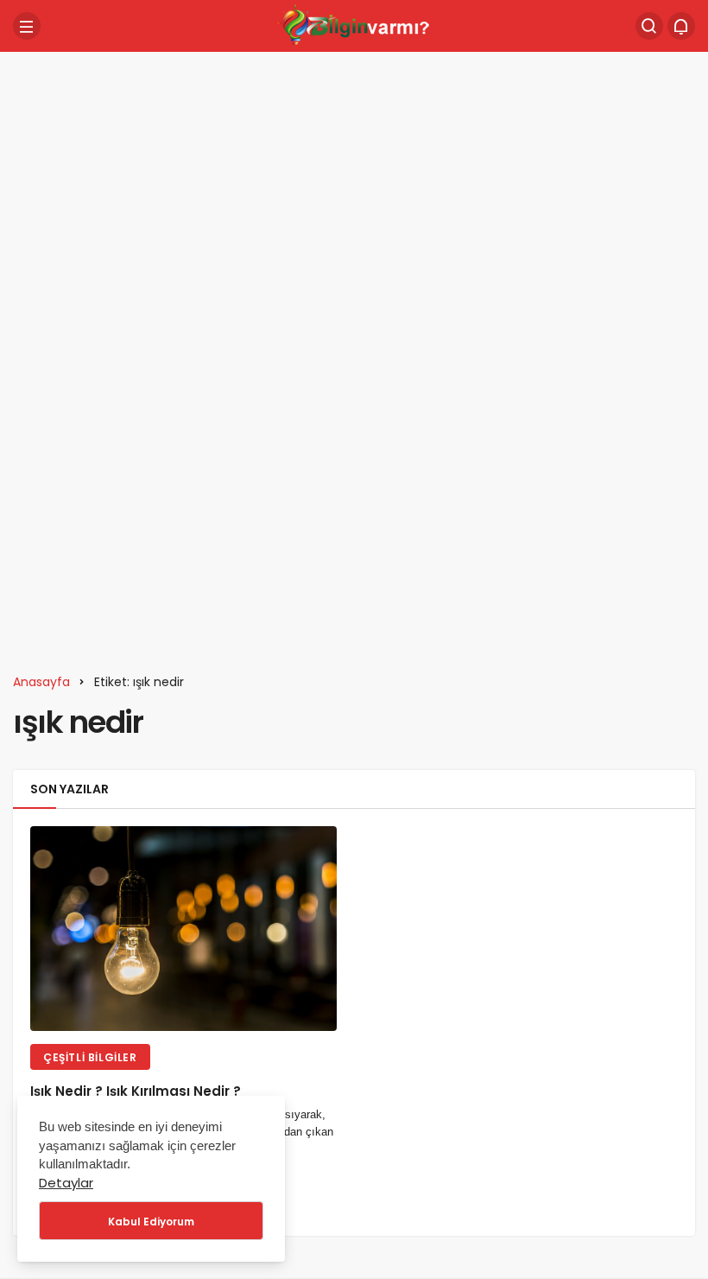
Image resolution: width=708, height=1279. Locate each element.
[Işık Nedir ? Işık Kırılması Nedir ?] (183, 928)
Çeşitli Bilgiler (90, 1057)
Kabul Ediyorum (151, 1221)
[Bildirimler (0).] (681, 26)
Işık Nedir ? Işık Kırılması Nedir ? (135, 1092)
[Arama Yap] (649, 26)
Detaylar (66, 1183)
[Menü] (27, 26)
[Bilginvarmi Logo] (354, 25)
